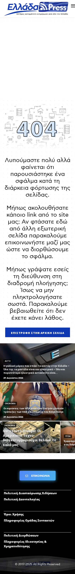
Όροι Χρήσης (14, 514)
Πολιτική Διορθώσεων (21, 535)
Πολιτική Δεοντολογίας (22, 499)
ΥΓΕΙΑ (68, 436)
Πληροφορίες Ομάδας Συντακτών (29, 520)
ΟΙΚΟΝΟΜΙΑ (10, 404)
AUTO (7, 361)
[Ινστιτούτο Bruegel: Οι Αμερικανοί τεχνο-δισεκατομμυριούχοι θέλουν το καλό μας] (30, 437)
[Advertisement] (37, 60)
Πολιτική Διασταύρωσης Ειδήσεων (30, 493)
